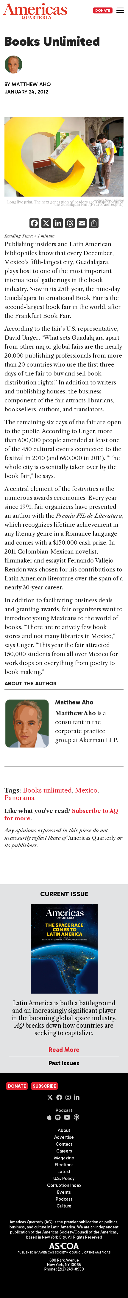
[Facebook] (34, 223)
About (64, 1130)
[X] (46, 223)
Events (64, 1192)
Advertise (64, 1137)
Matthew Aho (31, 84)
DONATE (102, 10)
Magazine (64, 1158)
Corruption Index (64, 1185)
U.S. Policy (64, 1178)
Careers (64, 1151)
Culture (64, 1206)
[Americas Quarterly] (35, 11)
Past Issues (64, 1063)
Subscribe (44, 1086)
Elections (64, 1164)
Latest (64, 1171)
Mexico (86, 790)
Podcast (64, 1110)
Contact (64, 1144)
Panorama (19, 798)
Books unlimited (47, 790)
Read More (64, 1049)
